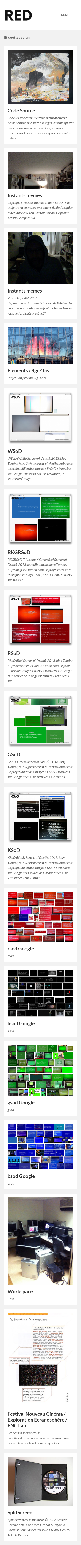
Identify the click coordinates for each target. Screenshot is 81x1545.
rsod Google (21, 949)
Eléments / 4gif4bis (28, 370)
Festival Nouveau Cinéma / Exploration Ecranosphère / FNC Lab (37, 1419)
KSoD (14, 850)
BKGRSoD (19, 552)
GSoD (14, 754)
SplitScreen (20, 1512)
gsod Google (21, 1102)
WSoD (15, 451)
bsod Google (21, 1176)
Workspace (20, 1291)
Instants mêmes (25, 195)
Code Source (21, 111)
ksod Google (21, 1023)
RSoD (14, 653)
